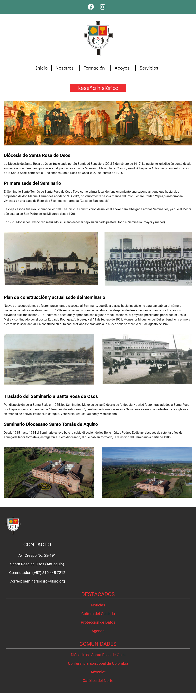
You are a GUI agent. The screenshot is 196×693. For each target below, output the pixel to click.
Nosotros (65, 68)
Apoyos (122, 68)
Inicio (41, 68)
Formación (94, 68)
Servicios (149, 68)
